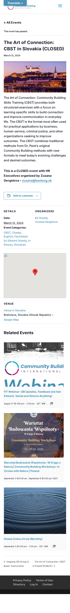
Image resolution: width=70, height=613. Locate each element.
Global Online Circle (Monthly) (23, 538)
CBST (7, 232)
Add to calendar (23, 195)
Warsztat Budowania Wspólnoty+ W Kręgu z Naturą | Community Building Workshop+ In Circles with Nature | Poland (32, 466)
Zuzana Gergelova (46, 221)
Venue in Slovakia (15, 310)
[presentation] (34, 364)
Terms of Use (44, 580)
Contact (48, 584)
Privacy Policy (22, 580)
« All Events (12, 22)
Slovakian (20, 244)
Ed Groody (41, 217)
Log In (34, 584)
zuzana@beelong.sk (37, 180)
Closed (16, 232)
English (8, 236)
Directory (19, 584)
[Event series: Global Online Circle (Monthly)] (54, 546)
